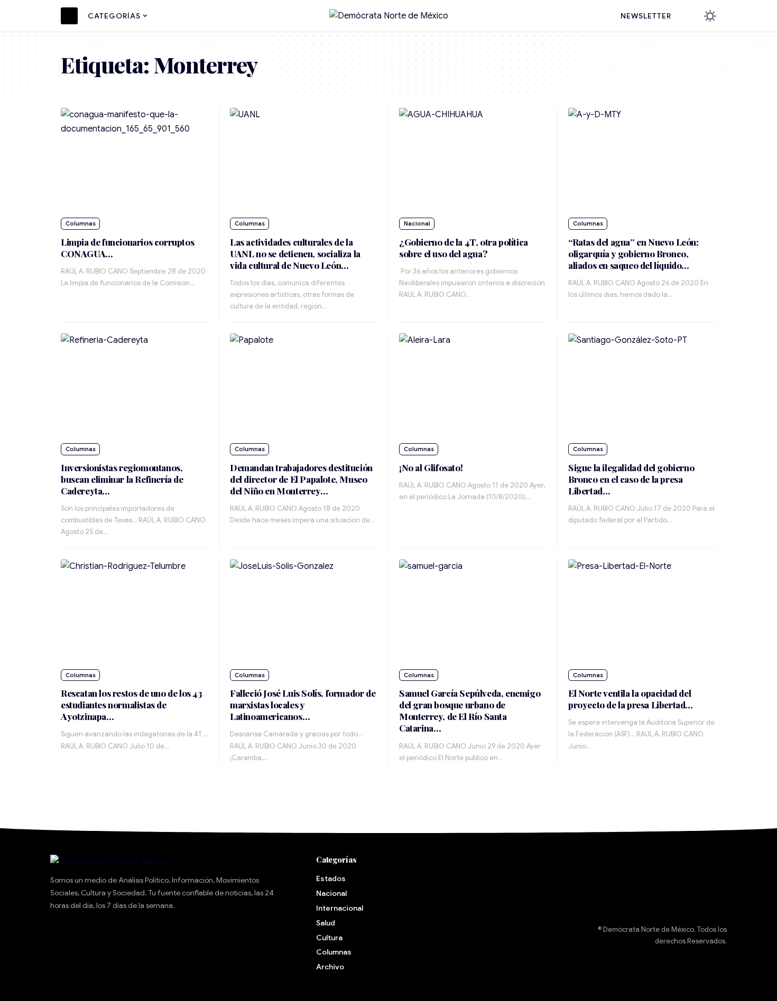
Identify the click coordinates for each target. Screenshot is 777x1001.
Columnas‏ (81, 223)
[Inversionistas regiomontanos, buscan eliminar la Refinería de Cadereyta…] (135, 385)
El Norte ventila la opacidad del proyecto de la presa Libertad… (630, 698)
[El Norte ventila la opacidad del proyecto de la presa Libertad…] (642, 611)
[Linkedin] (192, 936)
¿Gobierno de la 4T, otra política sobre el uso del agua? (463, 247)
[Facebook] (63, 936)
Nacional (417, 223)
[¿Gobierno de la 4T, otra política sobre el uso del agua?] (473, 159)
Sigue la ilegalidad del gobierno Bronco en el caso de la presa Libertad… (631, 479)
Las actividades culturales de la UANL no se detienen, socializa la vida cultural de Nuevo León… (295, 253)
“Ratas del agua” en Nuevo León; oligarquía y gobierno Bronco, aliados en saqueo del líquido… (633, 253)
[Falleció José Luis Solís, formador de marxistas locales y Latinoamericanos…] (304, 611)
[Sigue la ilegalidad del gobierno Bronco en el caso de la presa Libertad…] (642, 385)
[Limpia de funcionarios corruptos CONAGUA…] (135, 159)
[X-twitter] (95, 936)
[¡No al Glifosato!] (473, 385)
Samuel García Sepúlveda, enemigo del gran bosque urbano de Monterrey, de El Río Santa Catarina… (469, 710)
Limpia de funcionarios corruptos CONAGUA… (127, 247)
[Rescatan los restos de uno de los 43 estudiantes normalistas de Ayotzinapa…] (135, 611)
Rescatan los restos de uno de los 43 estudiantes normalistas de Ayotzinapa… (131, 704)
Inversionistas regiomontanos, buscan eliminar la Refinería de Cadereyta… (122, 479)
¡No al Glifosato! (430, 467)
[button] (688, 16)
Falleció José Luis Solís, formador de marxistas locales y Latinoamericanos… (302, 704)
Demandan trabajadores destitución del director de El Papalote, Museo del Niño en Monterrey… (301, 479)
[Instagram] (160, 936)
